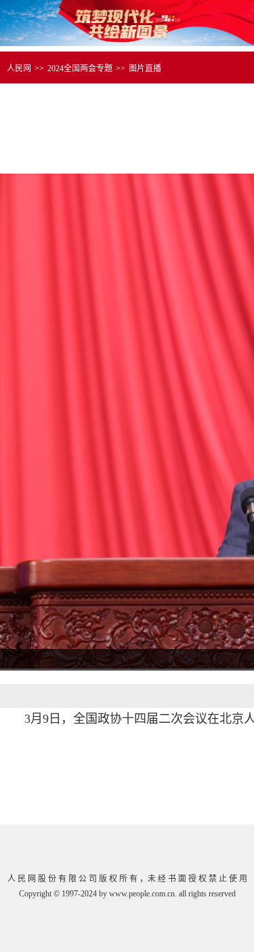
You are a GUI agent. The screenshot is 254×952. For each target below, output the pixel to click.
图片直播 (145, 68)
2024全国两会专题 (79, 68)
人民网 (19, 68)
